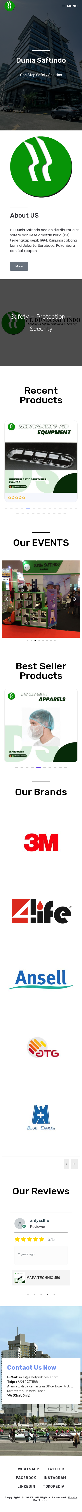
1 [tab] (28, 1294)
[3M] (41, 842)
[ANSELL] (41, 979)
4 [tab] (47, 1294)
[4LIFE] (41, 911)
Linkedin (26, 1486)
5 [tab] (54, 1294)
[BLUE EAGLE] (41, 1116)
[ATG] (41, 1048)
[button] (17, 513)
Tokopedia (54, 1486)
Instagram (55, 1478)
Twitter (55, 1469)
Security (41, 328)
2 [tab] (34, 1294)
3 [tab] (41, 1294)
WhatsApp (28, 1469)
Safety (19, 316)
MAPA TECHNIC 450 (43, 1278)
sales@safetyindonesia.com (38, 1377)
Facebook (26, 1478)
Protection (50, 316)
